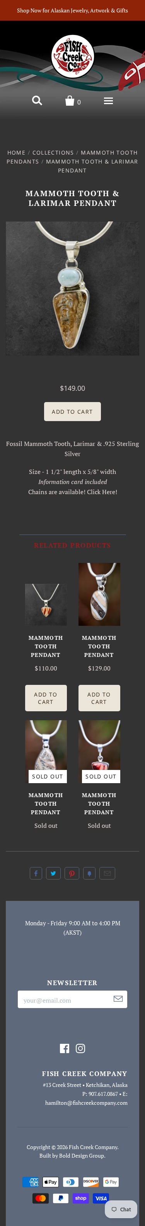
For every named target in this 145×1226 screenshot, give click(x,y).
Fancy (89, 873)
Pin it (72, 873)
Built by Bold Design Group (71, 1155)
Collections (53, 152)
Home (16, 152)
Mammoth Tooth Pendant (46, 646)
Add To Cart (45, 698)
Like (36, 873)
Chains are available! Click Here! (72, 492)
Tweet (53, 873)
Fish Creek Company (93, 1147)
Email (107, 873)
